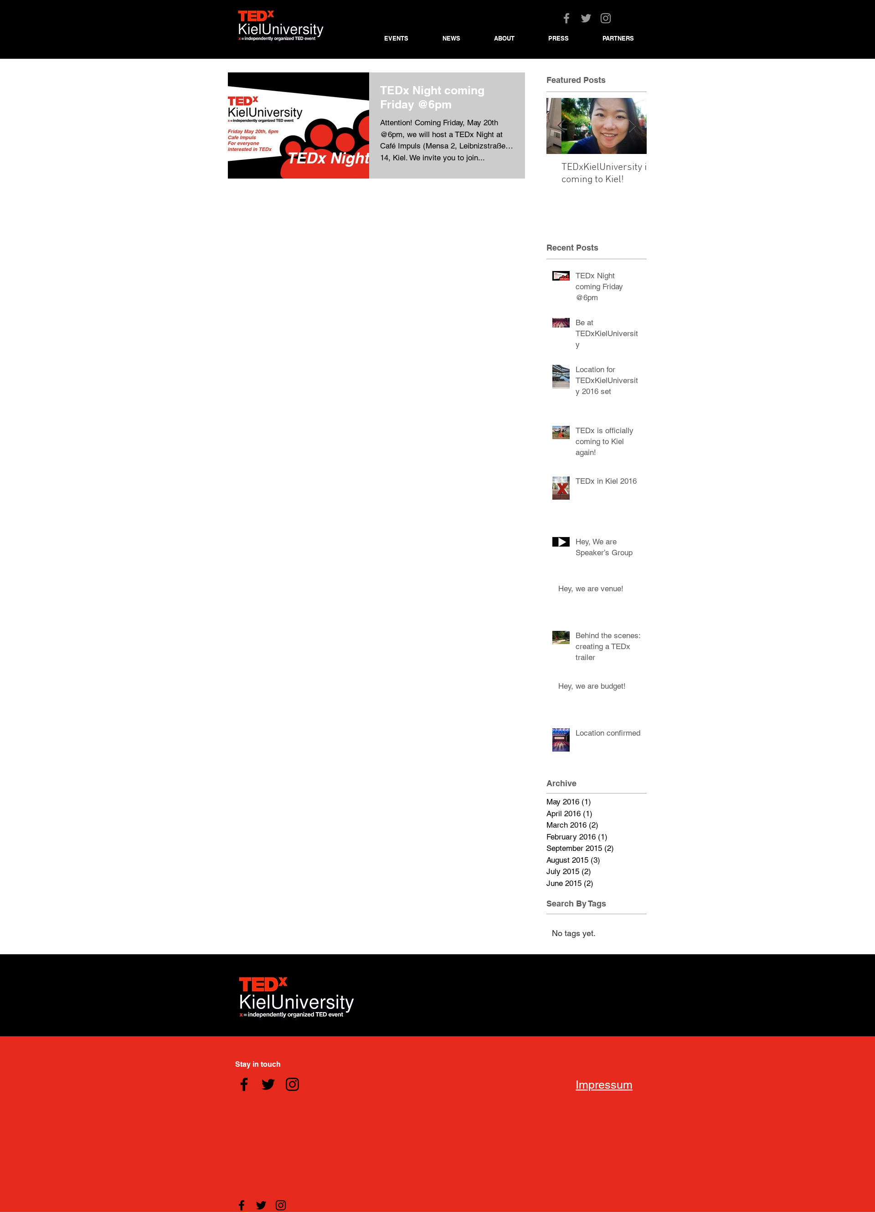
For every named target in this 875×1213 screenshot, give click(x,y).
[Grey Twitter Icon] (586, 18)
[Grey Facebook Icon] (566, 18)
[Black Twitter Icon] (261, 1205)
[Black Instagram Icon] (281, 1205)
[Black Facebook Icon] (241, 1205)
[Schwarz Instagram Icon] (292, 1084)
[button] (406, 38)
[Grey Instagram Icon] (605, 18)
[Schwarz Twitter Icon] (268, 1084)
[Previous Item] (561, 126)
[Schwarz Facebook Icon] (244, 1084)
